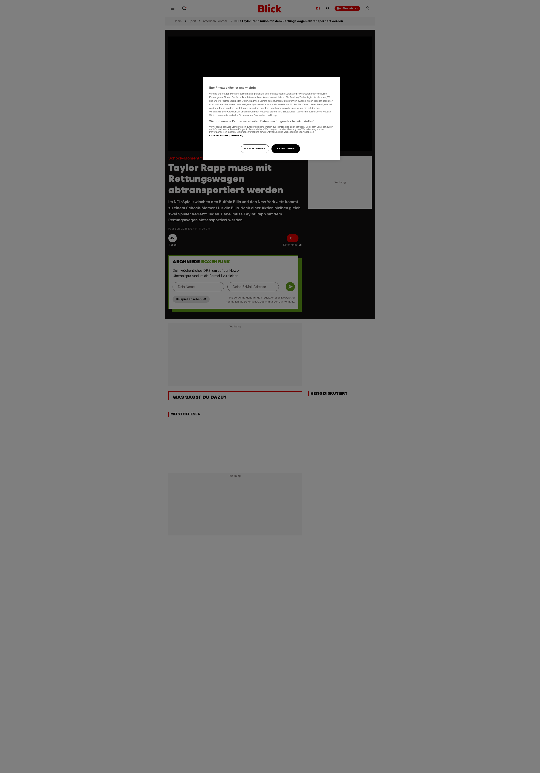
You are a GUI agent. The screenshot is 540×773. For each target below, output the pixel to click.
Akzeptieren (285, 148)
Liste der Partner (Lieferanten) (226, 135)
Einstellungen (254, 148)
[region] (271, 118)
